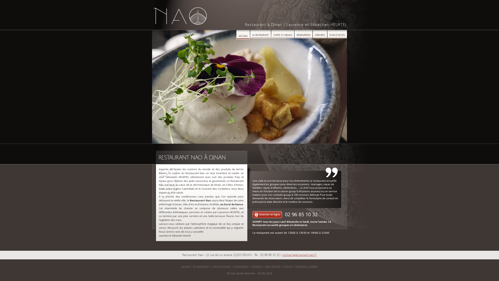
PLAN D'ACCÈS (337, 35)
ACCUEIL (243, 36)
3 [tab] (241, 138)
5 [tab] (252, 138)
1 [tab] (229, 138)
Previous (158, 87)
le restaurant (201, 266)
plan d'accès (272, 266)
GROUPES (320, 35)
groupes (257, 266)
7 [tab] (264, 138)
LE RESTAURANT (260, 35)
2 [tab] (235, 138)
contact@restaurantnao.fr (299, 255)
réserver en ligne (269, 214)
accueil (185, 266)
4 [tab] (247, 138)
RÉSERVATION (303, 35)
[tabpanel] (249, 87)
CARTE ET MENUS (282, 35)
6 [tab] (258, 138)
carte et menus (221, 266)
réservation (241, 266)
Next (341, 87)
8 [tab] (270, 138)
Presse (288, 266)
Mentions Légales (306, 266)
